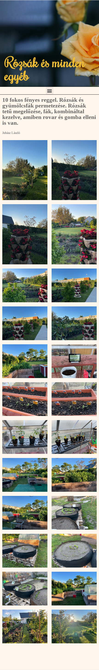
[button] (49, 90)
